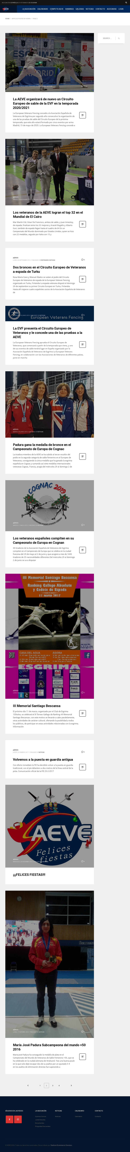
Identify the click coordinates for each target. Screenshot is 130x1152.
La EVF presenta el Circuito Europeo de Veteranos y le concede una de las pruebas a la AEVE (47, 332)
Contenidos (42, 86)
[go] (119, 38)
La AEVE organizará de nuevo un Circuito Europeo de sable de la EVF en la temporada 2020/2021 (45, 103)
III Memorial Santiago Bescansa (36, 706)
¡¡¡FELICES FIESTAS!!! (29, 875)
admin (15, 84)
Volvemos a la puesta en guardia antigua (43, 759)
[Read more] (82, 118)
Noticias (49, 86)
